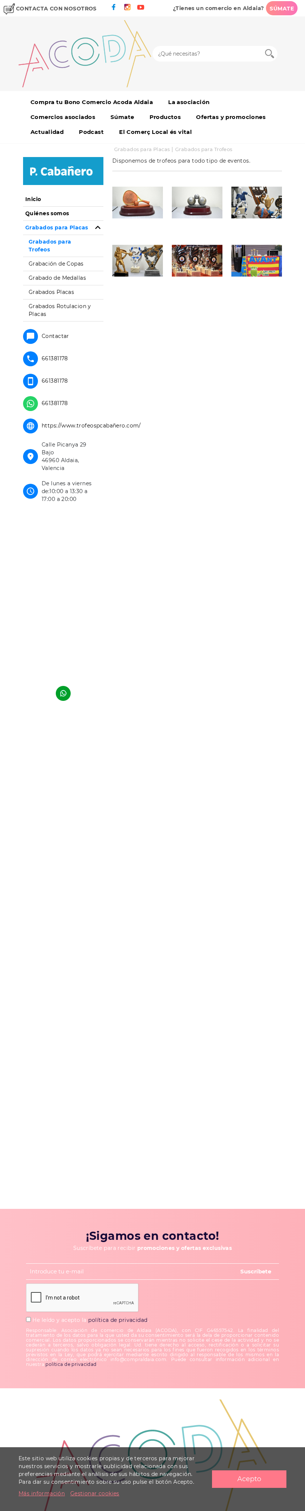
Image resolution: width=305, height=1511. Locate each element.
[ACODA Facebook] (114, 7)
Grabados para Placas (142, 149)
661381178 (55, 358)
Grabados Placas (51, 292)
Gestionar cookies (94, 1493)
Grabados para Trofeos (203, 149)
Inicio (33, 199)
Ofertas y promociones (231, 116)
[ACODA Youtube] (140, 7)
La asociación (188, 102)
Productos (165, 116)
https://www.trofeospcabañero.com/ (91, 425)
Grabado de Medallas (57, 278)
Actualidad (47, 131)
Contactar (55, 336)
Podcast (91, 131)
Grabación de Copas (56, 263)
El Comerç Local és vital (155, 131)
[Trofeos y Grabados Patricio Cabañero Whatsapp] (63, 693)
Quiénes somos (47, 213)
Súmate (122, 116)
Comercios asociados (62, 116)
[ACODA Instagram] (127, 7)
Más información (42, 1493)
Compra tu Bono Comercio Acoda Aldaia (91, 102)
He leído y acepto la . (90, 1320)
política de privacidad (117, 1320)
